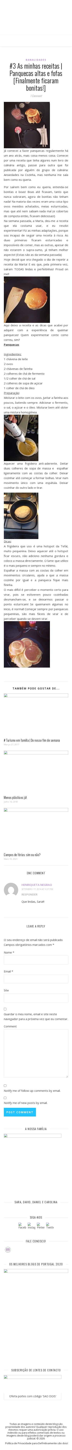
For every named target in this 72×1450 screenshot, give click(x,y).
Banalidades (36, 59)
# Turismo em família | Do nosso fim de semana (32, 740)
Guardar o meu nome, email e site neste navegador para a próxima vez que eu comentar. (36, 1016)
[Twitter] (50, 1226)
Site (6, 990)
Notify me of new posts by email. (25, 1103)
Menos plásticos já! (15, 797)
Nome (9, 952)
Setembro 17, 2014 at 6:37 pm (37, 889)
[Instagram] (31, 1226)
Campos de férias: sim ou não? (22, 854)
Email (8, 971)
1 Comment (36, 96)
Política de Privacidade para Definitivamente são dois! (36, 1443)
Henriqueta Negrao (37, 885)
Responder (29, 894)
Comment (10, 1026)
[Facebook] (22, 1226)
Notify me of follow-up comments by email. (32, 1091)
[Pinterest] (40, 1226)
